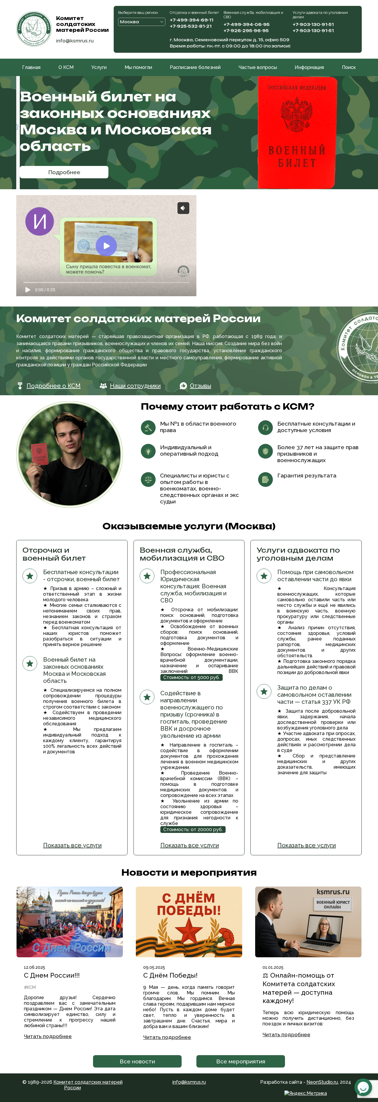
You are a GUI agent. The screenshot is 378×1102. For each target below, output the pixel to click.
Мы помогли (138, 67)
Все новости (137, 1061)
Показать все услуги (72, 845)
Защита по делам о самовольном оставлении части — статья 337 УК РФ (314, 694)
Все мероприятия (240, 1061)
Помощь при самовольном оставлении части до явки (315, 576)
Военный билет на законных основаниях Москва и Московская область (112, 121)
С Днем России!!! (52, 975)
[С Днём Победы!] (189, 922)
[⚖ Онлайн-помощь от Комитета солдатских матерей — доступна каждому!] (308, 922)
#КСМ (30, 987)
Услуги (99, 67)
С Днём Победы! (170, 975)
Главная (31, 67)
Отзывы (200, 385)
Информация (309, 67)
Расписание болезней (195, 67)
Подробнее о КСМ (54, 385)
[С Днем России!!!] (70, 922)
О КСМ (66, 67)
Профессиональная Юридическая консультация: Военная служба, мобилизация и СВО (193, 586)
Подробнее (61, 172)
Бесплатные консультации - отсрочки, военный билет (81, 576)
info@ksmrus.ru (75, 40)
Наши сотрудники (135, 385)
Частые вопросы (258, 67)
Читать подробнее (48, 1036)
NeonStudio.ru (322, 1082)
